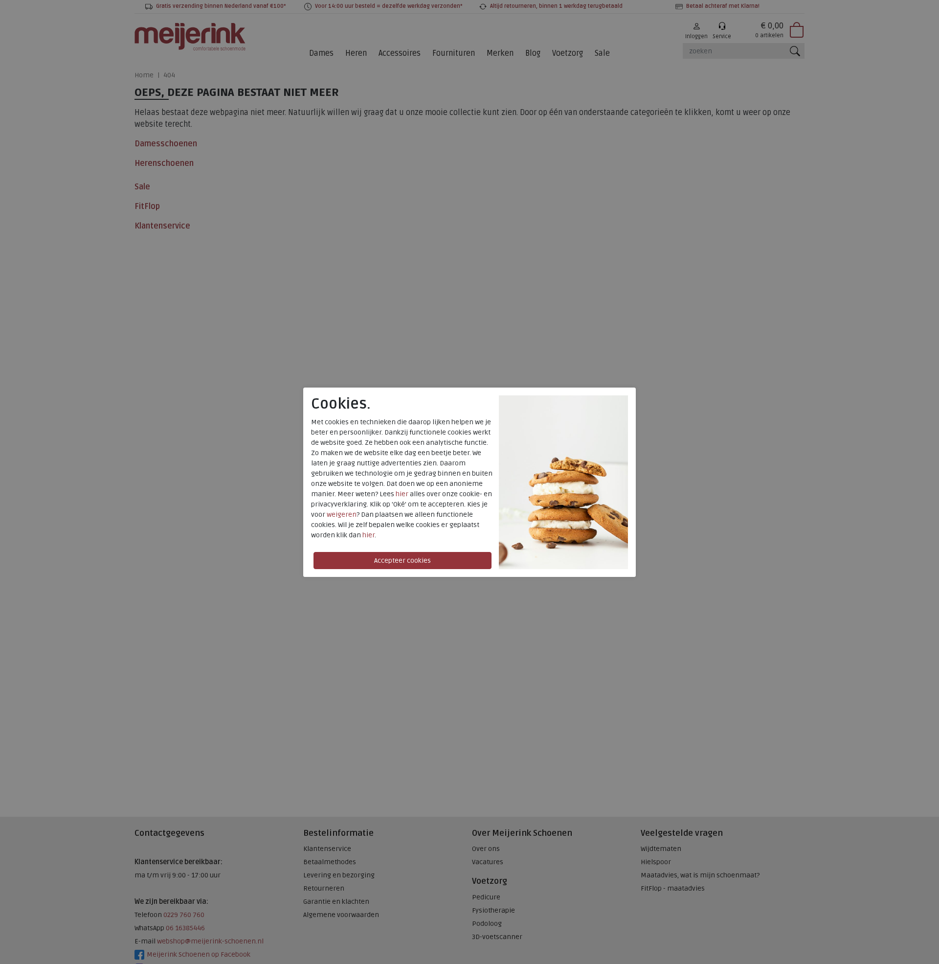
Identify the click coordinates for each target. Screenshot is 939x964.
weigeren (342, 514)
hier (402, 494)
